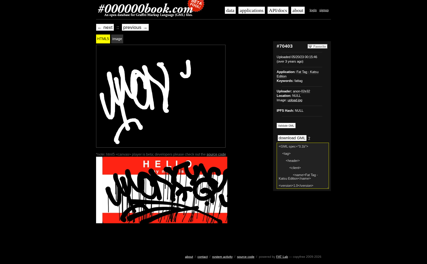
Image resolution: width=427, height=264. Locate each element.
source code (216, 154)
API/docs (278, 10)
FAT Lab (282, 256)
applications (252, 10)
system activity (222, 256)
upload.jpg (295, 100)
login (313, 10)
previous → (135, 27)
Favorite (319, 46)
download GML (292, 138)
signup (324, 10)
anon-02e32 (301, 91)
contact (202, 256)
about (297, 10)
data (230, 10)
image (117, 39)
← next (105, 27)
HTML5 (103, 39)
